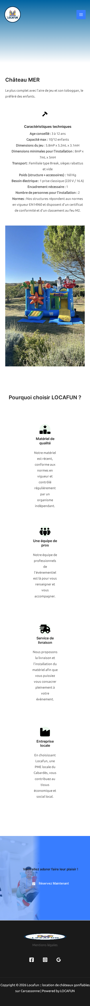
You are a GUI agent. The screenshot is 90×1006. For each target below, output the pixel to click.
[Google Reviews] (58, 959)
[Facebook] (31, 959)
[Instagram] (45, 959)
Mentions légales (45, 945)
